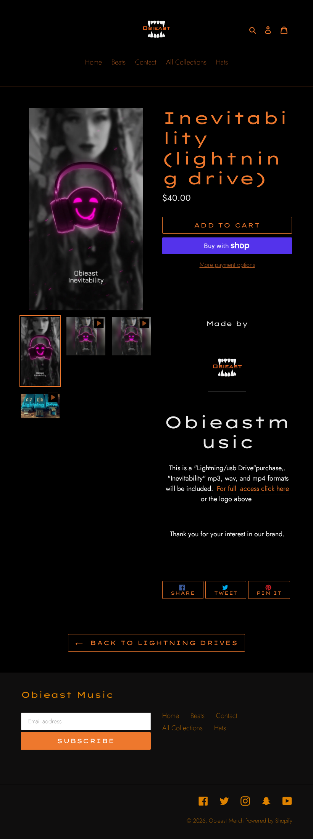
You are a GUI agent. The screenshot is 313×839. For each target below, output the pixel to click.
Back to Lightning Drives (162, 643)
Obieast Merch (226, 820)
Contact (226, 716)
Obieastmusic (227, 432)
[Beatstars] (227, 381)
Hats (220, 728)
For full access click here (252, 489)
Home (170, 716)
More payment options (227, 264)
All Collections (182, 728)
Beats (197, 716)
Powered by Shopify (268, 820)
